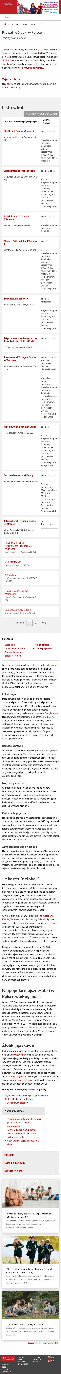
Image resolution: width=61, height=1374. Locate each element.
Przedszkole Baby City (16, 298)
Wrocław (14, 919)
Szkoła (21, 121)
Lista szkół (10, 645)
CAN (52, 1361)
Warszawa (52, 665)
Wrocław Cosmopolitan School (20, 426)
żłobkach (6, 60)
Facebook (37, 1359)
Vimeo (35, 1362)
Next (44, 622)
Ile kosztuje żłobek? (15, 648)
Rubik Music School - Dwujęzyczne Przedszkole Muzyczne (18, 546)
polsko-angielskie (18, 1076)
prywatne (16, 67)
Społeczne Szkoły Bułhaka (18, 610)
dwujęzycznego (20, 1054)
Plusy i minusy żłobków (16, 1102)
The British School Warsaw (18, 131)
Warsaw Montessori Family (18, 475)
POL (52, 1357)
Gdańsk (42, 919)
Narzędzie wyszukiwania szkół (41, 114)
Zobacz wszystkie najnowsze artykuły (43, 1343)
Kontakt (21, 1357)
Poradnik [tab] (9, 1155)
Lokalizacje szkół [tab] (13, 1170)
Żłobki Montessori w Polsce (19, 1099)
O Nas (19, 1359)
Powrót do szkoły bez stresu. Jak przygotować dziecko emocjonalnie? (24, 1123)
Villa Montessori (13, 562)
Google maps (51, 713)
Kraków (5, 919)
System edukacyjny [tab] (14, 1162)
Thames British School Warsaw (20, 241)
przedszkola (39, 53)
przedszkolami (25, 1080)
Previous (19, 622)
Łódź (22, 919)
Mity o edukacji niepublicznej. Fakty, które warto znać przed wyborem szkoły (21, 1134)
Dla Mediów (6, 1371)
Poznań (29, 919)
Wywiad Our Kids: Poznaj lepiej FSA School (26, 1095)
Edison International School (18, 170)
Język (46, 121)
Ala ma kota (10, 575)
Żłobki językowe (43, 648)
